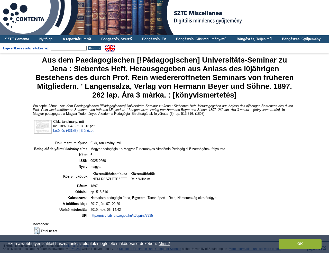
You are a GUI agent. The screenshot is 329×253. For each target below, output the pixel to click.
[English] (110, 47)
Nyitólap (45, 39)
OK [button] (300, 244)
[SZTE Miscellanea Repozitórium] (164, 17)
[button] (37, 230)
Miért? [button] (164, 243)
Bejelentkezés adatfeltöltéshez (26, 48)
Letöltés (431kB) (65, 131)
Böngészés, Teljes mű (254, 39)
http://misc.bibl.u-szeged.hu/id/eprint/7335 (121, 215)
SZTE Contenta (17, 39)
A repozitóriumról (77, 39)
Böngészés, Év (154, 39)
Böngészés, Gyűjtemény (301, 39)
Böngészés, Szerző (116, 39)
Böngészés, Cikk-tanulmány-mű (201, 39)
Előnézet (87, 131)
